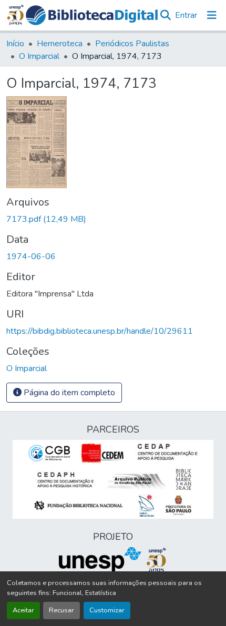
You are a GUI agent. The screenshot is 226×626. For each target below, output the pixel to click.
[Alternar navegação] (212, 15)
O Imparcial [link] (39, 56)
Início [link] (15, 43)
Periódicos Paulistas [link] (132, 43)
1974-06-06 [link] (31, 256)
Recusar (61, 610)
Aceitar (23, 610)
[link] (113, 219)
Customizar (107, 610)
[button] (92, 15)
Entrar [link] (186, 15)
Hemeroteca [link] (60, 43)
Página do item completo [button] (68, 392)
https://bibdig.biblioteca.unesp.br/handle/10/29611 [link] (99, 331)
